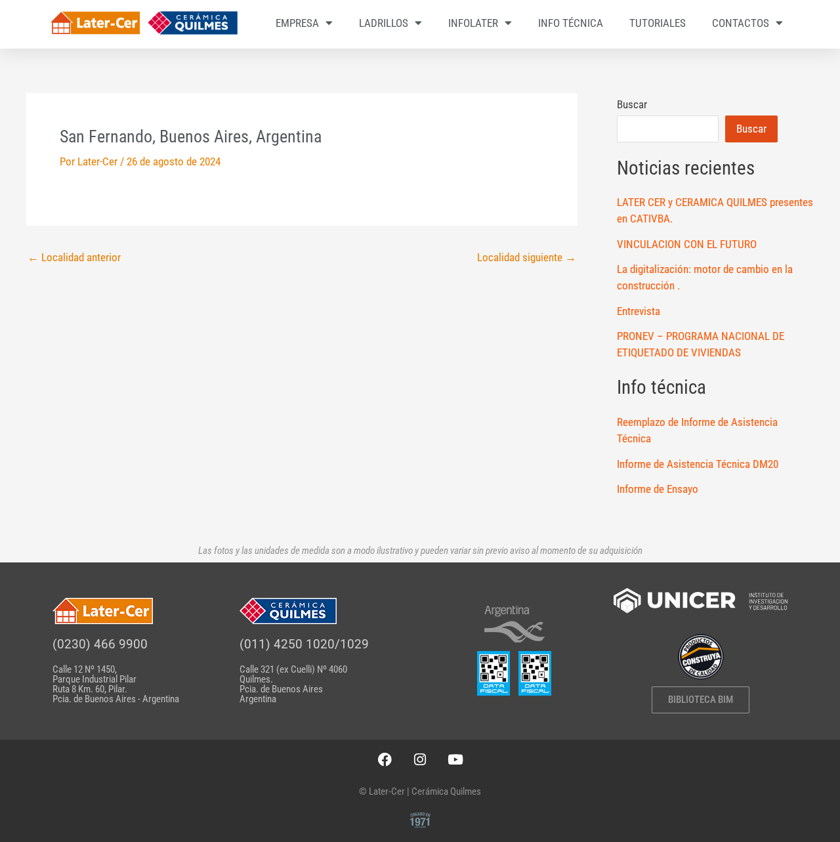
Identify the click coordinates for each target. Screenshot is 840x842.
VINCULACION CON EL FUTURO (687, 244)
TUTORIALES (657, 23)
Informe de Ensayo (657, 488)
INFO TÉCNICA (570, 23)
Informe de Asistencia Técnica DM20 (697, 464)
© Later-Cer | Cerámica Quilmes (420, 791)
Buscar (632, 104)
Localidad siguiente (526, 257)
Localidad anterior (74, 257)
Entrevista (638, 311)
